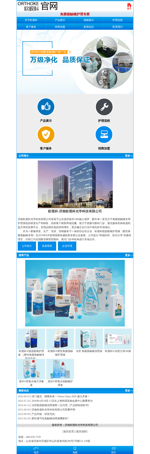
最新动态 (24, 390)
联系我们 (117, 27)
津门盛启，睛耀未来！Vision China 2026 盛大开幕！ (61, 396)
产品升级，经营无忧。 (44, 414)
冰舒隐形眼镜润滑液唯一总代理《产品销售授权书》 (61, 405)
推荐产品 (24, 255)
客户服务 (31, 27)
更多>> (129, 155)
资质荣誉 (47, 246)
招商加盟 (60, 27)
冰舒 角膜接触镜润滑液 (89, 351)
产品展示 (60, 20)
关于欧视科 (31, 20)
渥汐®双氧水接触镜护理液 (60, 383)
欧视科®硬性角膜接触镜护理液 (60, 353)
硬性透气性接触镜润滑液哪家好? (50, 418)
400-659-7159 (33, 437)
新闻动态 (89, 27)
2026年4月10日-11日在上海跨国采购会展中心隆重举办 (62, 400)
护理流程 (117, 20)
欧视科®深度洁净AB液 (118, 351)
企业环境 (67, 246)
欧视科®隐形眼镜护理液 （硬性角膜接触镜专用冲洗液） (31, 355)
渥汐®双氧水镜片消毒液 (31, 383)
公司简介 (24, 155)
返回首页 (68, 431)
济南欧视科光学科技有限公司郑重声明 (53, 409)
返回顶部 (81, 431)
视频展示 (89, 20)
